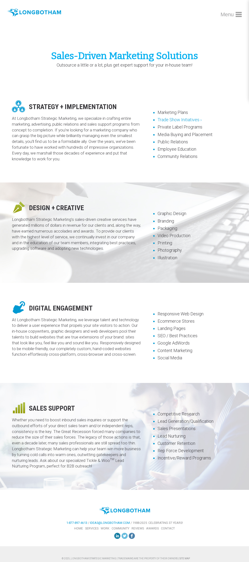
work (105, 528)
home (78, 528)
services (91, 528)
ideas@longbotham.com (110, 523)
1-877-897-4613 (76, 523)
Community (120, 528)
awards (152, 528)
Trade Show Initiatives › (180, 119)
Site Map (184, 558)
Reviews (138, 528)
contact (168, 528)
